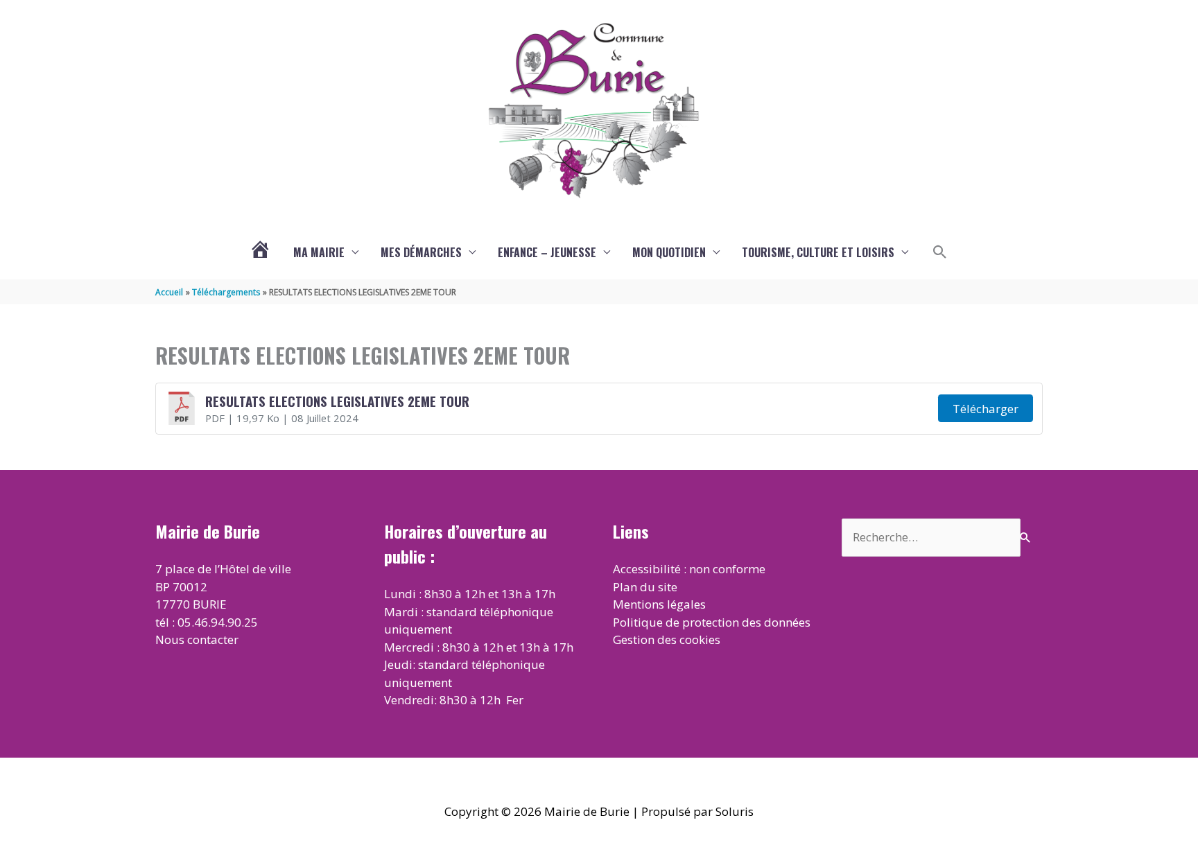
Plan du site (645, 587)
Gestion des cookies (666, 639)
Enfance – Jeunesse (547, 252)
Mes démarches (421, 252)
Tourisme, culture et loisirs (818, 252)
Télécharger (985, 409)
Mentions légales (659, 604)
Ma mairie (319, 252)
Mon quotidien (669, 252)
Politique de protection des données (711, 622)
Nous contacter (196, 639)
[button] (940, 252)
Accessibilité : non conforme (689, 569)
